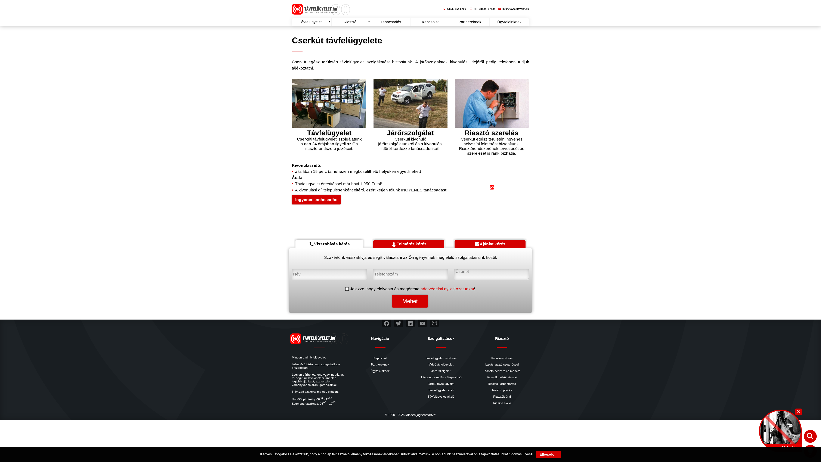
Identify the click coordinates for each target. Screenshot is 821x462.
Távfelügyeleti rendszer (441, 358)
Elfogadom (548, 454)
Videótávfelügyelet (441, 364)
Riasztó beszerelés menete (502, 371)
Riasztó (350, 22)
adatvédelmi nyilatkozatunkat (447, 289)
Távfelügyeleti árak (441, 390)
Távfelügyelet (310, 22)
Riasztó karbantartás (502, 383)
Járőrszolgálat (440, 371)
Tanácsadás (391, 22)
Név (296, 271)
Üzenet (461, 271)
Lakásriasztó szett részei (502, 364)
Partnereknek (469, 22)
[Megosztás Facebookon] (386, 323)
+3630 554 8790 (454, 8)
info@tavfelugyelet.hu (513, 8)
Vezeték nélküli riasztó (502, 377)
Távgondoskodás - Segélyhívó (441, 377)
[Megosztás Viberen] (434, 323)
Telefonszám (385, 271)
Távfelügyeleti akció (441, 396)
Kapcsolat (430, 22)
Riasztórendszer (502, 358)
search (810, 436)
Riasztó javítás (502, 390)
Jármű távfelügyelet (441, 383)
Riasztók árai (502, 396)
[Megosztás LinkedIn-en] (410, 323)
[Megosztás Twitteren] (398, 323)
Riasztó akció (502, 403)
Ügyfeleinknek (509, 22)
